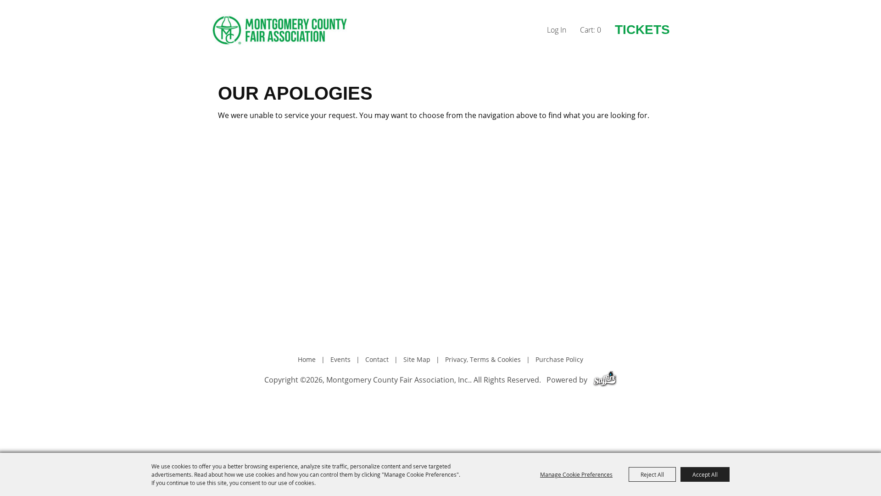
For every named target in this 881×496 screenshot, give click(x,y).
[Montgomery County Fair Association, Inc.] (280, 30)
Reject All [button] (652, 474)
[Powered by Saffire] (605, 380)
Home (307, 359)
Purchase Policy (559, 359)
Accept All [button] (705, 474)
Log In (556, 30)
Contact (377, 359)
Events (340, 359)
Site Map (416, 359)
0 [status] (599, 30)
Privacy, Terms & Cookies (483, 359)
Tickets (642, 30)
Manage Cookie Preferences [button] (576, 474)
